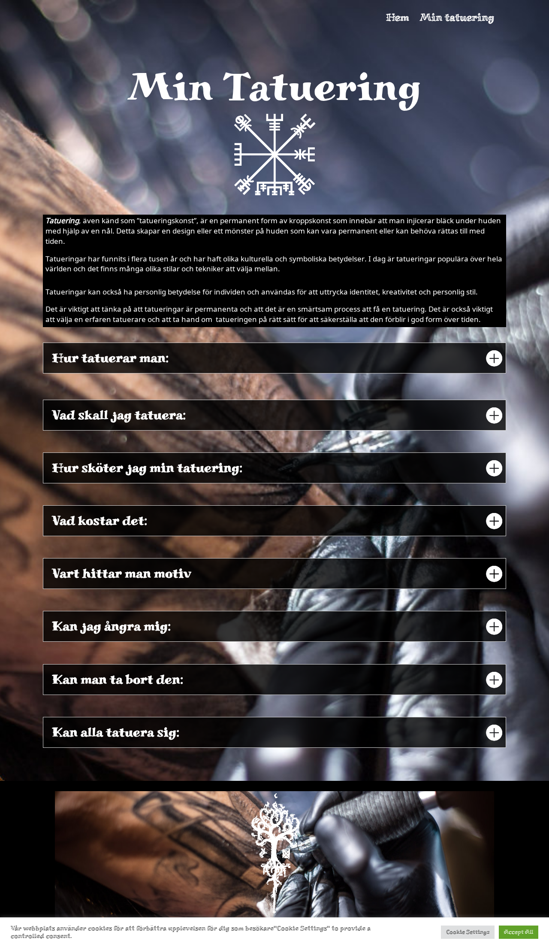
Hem (397, 19)
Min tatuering (457, 19)
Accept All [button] (518, 932)
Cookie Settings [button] (467, 932)
